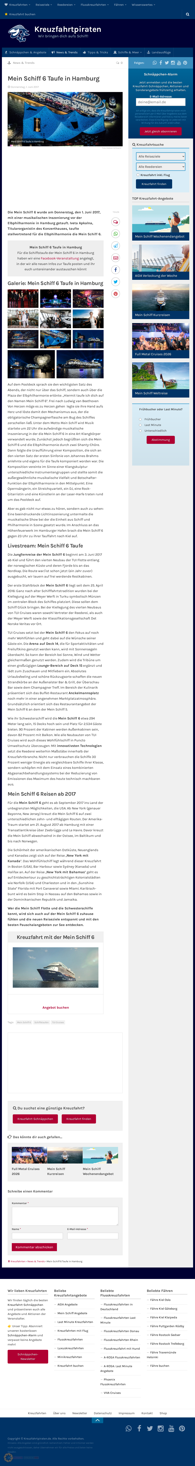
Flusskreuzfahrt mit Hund (122, 1348)
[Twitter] (116, 282)
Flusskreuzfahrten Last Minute (118, 1320)
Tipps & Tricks (97, 52)
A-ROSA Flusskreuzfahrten (122, 1357)
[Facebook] (116, 270)
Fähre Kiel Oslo (160, 1300)
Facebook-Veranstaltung (60, 258)
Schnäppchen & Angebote (27, 52)
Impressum (127, 1413)
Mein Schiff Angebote (72, 1313)
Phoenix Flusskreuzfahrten (113, 1382)
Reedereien (65, 4)
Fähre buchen (159, 1366)
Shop (163, 1413)
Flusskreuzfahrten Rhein (121, 1340)
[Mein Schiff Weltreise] (160, 375)
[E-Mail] (116, 258)
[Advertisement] (65, 179)
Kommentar (20, 1203)
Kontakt (147, 1413)
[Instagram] (173, 62)
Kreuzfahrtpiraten (67, 29)
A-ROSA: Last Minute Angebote (116, 1368)
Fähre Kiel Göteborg (163, 1308)
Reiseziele (42, 4)
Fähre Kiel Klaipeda (163, 1317)
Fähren (119, 4)
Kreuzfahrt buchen (22, 14)
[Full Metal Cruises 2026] (29, 1155)
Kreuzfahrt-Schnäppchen (35, 1119)
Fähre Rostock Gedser (165, 1335)
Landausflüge (161, 52)
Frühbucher (153, 419)
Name (16, 1229)
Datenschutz (103, 1413)
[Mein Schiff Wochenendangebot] (100, 1155)
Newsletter (79, 1413)
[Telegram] (116, 246)
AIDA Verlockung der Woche (156, 276)
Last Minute (153, 425)
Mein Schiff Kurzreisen (152, 315)
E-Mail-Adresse (77, 1229)
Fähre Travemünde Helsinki (161, 1355)
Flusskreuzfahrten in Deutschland (116, 1307)
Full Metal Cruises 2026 (153, 354)
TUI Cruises (58, 1022)
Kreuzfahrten (18, 4)
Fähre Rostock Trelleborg (167, 1343)
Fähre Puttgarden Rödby (167, 1326)
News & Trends (67, 52)
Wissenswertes (142, 4)
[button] (8, 1457)
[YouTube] (179, 62)
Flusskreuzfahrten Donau (121, 1331)
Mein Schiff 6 (24, 1022)
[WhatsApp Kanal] (154, 62)
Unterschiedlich (156, 430)
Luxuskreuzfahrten (71, 1348)
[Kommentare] (116, 222)
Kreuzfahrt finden (78, 1119)
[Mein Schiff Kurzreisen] (64, 1155)
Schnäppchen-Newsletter (28, 1356)
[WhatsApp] (116, 234)
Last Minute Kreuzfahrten (75, 1322)
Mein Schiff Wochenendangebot (160, 236)
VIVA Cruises (112, 1393)
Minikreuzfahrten (70, 1357)
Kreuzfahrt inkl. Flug (155, 175)
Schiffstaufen (41, 1022)
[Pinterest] (116, 294)
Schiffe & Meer (128, 52)
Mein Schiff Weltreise (151, 393)
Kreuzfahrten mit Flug (73, 1330)
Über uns (59, 1413)
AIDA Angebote (68, 1304)
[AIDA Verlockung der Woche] (160, 258)
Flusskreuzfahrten (93, 4)
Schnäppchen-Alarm (22, 1335)
